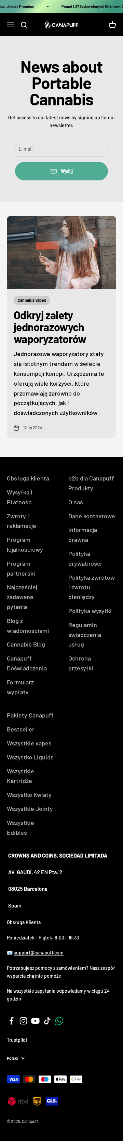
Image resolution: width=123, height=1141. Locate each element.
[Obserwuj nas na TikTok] (47, 1020)
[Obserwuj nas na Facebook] (11, 1020)
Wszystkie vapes (29, 743)
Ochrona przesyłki (80, 663)
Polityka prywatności (85, 558)
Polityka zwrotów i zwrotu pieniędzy (91, 587)
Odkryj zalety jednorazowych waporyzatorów (50, 326)
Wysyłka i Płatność (19, 497)
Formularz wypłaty (20, 687)
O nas (75, 502)
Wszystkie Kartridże (20, 776)
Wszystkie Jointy (30, 808)
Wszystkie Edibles (20, 827)
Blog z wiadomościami (28, 625)
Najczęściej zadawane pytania (22, 596)
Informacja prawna (82, 534)
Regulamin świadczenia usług (84, 634)
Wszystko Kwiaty (29, 794)
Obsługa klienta (28, 478)
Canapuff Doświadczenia (27, 663)
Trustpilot (17, 1040)
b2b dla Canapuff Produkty (91, 483)
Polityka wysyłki (90, 610)
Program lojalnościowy (25, 544)
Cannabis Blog (26, 644)
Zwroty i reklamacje (21, 521)
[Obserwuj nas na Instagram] (23, 1020)
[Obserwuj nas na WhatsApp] (59, 1020)
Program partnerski (21, 568)
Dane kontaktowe (91, 516)
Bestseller (21, 729)
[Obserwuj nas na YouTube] (35, 1020)
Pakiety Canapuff (30, 715)
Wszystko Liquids (30, 757)
